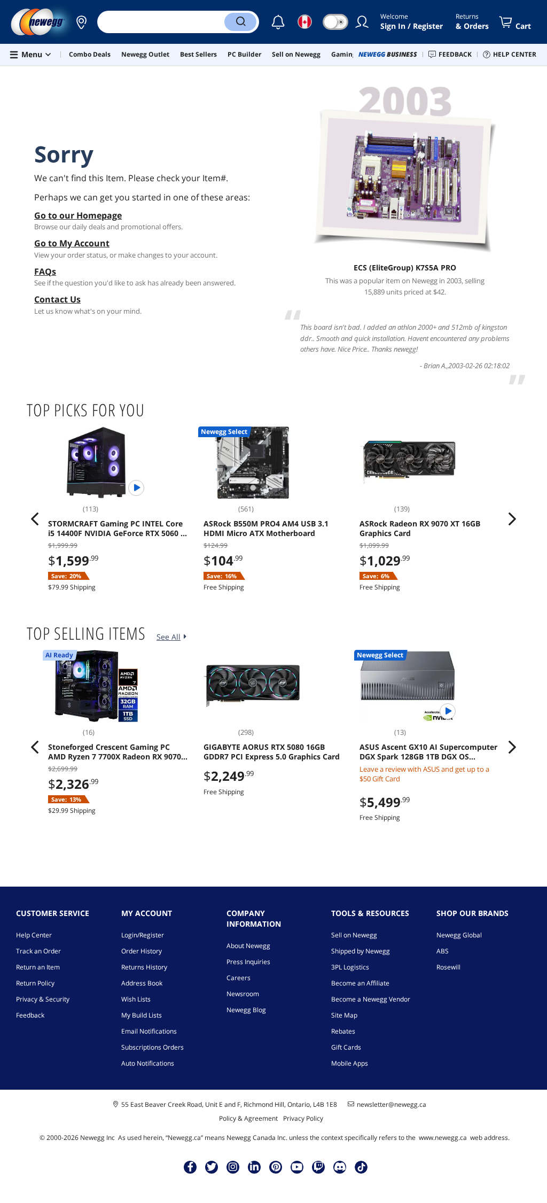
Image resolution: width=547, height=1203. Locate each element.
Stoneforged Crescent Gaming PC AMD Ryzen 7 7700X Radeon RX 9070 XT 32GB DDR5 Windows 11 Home (114, 752)
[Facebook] (190, 1166)
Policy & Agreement (248, 1118)
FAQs (45, 271)
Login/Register (142, 935)
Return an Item (38, 967)
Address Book (141, 983)
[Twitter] (211, 1166)
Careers (238, 977)
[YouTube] (297, 1166)
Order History (141, 951)
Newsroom (242, 993)
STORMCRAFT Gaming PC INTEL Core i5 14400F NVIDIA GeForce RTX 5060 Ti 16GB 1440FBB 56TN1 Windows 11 (117, 528)
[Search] (240, 22)
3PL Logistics (350, 967)
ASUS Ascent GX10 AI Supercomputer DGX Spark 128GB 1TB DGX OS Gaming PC (428, 752)
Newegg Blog (246, 1009)
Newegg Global (459, 935)
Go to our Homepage (78, 215)
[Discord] (340, 1166)
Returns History (144, 967)
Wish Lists (136, 999)
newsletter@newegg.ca (391, 1104)
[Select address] (81, 22)
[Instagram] (233, 1166)
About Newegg (248, 945)
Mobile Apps (349, 1063)
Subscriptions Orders (152, 1047)
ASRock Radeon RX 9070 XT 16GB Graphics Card (420, 528)
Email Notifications (149, 1031)
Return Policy (35, 983)
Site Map (344, 1015)
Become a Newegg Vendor (370, 999)
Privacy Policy (303, 1118)
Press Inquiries (248, 961)
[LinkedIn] (254, 1166)
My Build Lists (141, 1015)
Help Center (34, 935)
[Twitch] (318, 1166)
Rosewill (448, 967)
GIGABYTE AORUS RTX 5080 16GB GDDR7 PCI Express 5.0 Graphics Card (272, 752)
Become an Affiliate (360, 983)
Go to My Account (72, 243)
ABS (442, 951)
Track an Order (38, 951)
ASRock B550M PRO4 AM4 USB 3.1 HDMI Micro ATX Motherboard (266, 528)
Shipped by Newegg (360, 951)
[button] (81, 22)
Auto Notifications (147, 1063)
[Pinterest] (275, 1166)
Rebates (343, 1031)
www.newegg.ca (443, 1137)
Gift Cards (346, 1047)
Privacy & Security (42, 999)
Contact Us (57, 299)
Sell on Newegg (354, 935)
